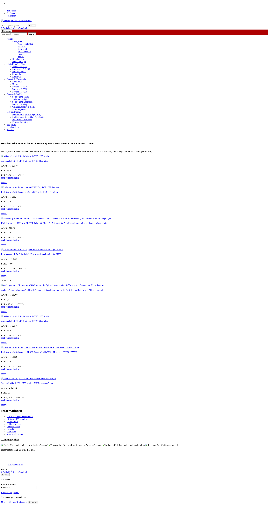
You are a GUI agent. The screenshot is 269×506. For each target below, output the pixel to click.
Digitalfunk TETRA (16, 64)
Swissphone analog (20, 97)
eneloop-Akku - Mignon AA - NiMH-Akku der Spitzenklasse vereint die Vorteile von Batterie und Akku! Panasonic (52, 290)
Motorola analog (19, 104)
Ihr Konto (11, 13)
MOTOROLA (24, 51)
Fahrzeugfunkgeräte (21, 122)
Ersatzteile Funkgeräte (16, 79)
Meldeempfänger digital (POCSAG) (28, 117)
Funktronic (17, 81)
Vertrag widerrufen (15, 434)
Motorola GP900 (19, 92)
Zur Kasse (11, 11)
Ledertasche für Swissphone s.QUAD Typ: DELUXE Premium (29, 192)
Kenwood (22, 49)
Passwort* (5, 487)
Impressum (11, 431)
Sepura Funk (18, 74)
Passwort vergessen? (10, 492)
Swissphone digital (20, 99)
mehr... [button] (4, 182)
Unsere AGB (12, 421)
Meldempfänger (19, 61)
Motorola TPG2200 (21, 69)
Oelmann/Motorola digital (23, 107)
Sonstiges (16, 76)
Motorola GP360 (19, 89)
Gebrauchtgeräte (14, 112)
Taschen (10, 129)
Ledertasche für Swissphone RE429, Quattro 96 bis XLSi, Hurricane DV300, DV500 (39, 352)
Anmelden (11, 16)
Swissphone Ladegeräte (22, 102)
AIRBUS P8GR (19, 66)
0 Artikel (5, 28)
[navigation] (6, 469)
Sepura (21, 54)
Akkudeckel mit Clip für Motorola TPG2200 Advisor (24, 161)
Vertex (21, 56)
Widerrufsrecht (13, 426)
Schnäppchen (13, 127)
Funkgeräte (17, 41)
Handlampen (18, 59)
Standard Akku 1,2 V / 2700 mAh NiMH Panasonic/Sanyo (27, 383)
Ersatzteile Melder (15, 94)
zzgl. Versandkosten (10, 178)
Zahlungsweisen (14, 424)
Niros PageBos (19, 109)
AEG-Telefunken (25, 44)
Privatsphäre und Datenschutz (20, 416)
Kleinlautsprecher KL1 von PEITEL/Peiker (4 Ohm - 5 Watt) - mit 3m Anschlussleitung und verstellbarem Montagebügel (54, 223)
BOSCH (22, 46)
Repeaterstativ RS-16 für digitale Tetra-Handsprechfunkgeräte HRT (31, 254)
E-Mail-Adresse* (8, 484)
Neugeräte (11, 124)
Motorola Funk (19, 71)
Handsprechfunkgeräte (22, 119)
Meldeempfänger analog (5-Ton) (26, 114)
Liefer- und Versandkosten (18, 419)
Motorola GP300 (19, 86)
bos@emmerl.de (15, 464)
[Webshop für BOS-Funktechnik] (16, 20)
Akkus (10, 39)
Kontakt (10, 429)
